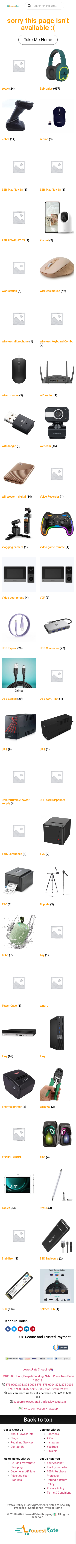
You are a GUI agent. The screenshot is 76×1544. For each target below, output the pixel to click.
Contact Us (17, 1446)
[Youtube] (20, 1329)
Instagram (53, 1442)
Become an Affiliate (23, 1471)
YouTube (52, 1446)
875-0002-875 (14, 1384)
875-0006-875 (22, 1389)
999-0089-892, (41, 1389)
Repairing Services (22, 1442)
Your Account (55, 1463)
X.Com (51, 1438)
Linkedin (52, 1451)
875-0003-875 (33, 1384)
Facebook (53, 1434)
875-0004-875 (51, 1384)
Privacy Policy (55, 1488)
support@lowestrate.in (27, 1401)
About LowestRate (22, 1434)
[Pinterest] (32, 1329)
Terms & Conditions (59, 1492)
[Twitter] (14, 1329)
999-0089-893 (59, 1389)
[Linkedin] (26, 1329)
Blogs (14, 1438)
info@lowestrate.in (54, 1401)
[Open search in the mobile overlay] (44, 6)
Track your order (57, 1467)
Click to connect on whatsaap (39, 1408)
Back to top (38, 1419)
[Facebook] (8, 1329)
